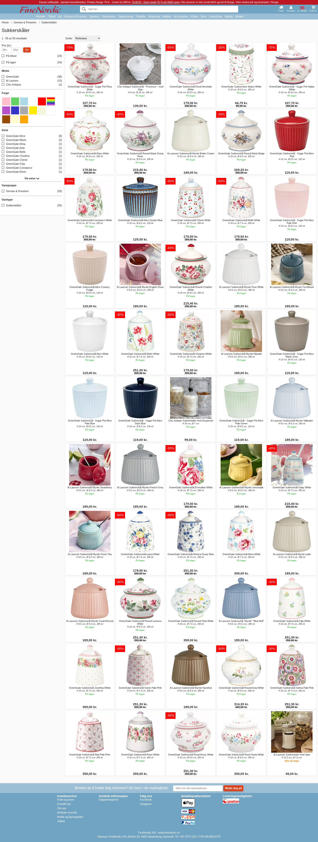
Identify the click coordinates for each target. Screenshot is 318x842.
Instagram (146, 804)
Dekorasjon (108, 16)
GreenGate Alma (34, 144)
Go (27, 49)
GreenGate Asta (34, 148)
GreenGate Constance (34, 167)
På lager (34, 62)
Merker (239, 16)
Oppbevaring (125, 16)
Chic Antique (34, 84)
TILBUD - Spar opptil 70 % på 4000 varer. (156, 2)
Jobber (61, 821)
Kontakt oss (64, 804)
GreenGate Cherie (34, 159)
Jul (59, 16)
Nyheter (40, 16)
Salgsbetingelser (108, 799)
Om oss (61, 808)
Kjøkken (94, 16)
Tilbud (51, 16)
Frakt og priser (65, 799)
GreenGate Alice (34, 136)
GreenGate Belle (34, 151)
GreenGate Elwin (34, 171)
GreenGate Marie (34, 140)
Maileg (229, 16)
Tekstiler (141, 16)
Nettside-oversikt (67, 812)
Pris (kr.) (6, 45)
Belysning (154, 16)
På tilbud (34, 56)
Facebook (146, 799)
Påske (194, 16)
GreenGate (215, 16)
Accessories (181, 16)
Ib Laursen (34, 80)
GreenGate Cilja (34, 163)
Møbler (167, 16)
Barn (204, 16)
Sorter (68, 38)
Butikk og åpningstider (70, 816)
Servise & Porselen (75, 16)
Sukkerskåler (34, 205)
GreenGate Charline (34, 155)
